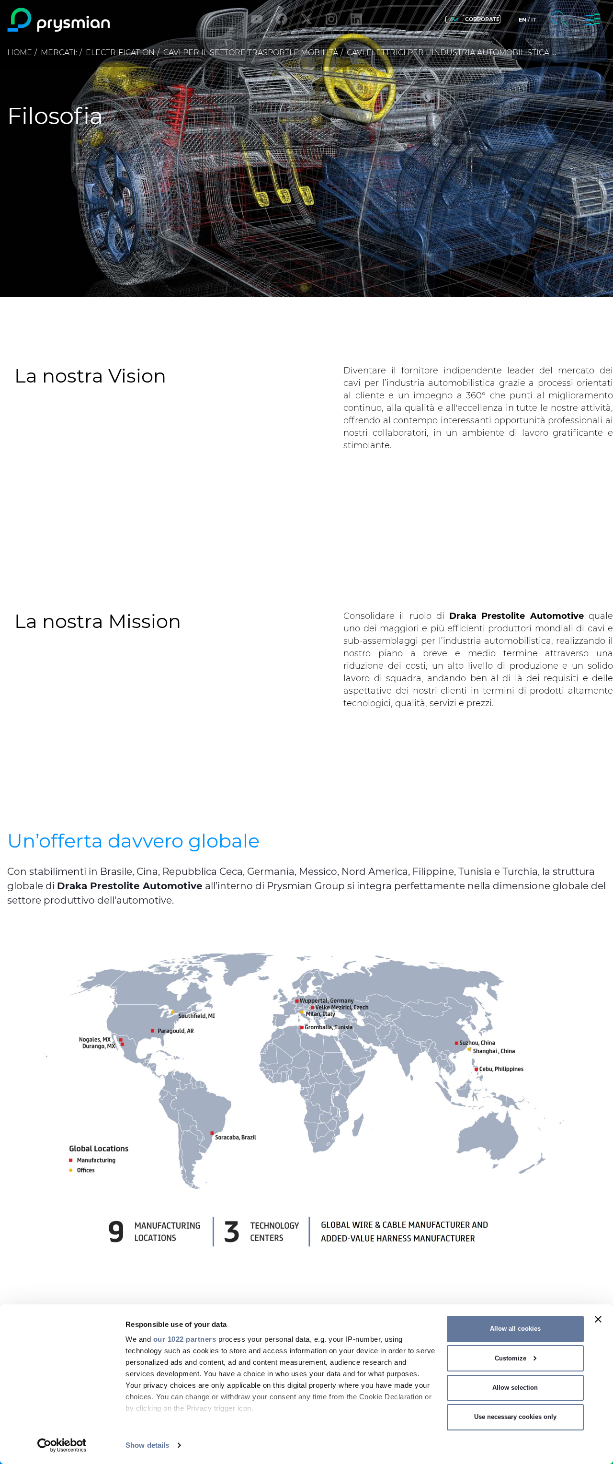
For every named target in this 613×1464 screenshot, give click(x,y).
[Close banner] (598, 1319)
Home (19, 52)
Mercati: (59, 52)
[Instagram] (331, 19)
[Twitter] (306, 19)
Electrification (120, 52)
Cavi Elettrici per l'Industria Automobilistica (448, 52)
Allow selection (515, 1387)
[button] (472, 19)
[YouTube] (256, 19)
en (522, 19)
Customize (510, 1358)
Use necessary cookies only (515, 1416)
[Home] (78, 20)
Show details (147, 1445)
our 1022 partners (184, 1339)
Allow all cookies (515, 1328)
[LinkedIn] (356, 19)
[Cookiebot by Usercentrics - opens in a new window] (62, 1445)
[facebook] (281, 19)
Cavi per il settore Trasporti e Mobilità (250, 52)
